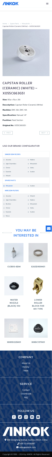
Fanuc (8, 216)
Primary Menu (47, 3)
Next (43, 133)
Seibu (32, 168)
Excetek (8, 172)
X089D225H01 (14, 342)
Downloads (26, 393)
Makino (32, 160)
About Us (26, 363)
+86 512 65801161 (27, 443)
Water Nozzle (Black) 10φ (13, 303)
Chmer (8, 168)
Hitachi (8, 176)
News (26, 370)
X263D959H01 (38, 267)
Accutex (8, 160)
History (25, 366)
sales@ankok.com (27, 447)
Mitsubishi (26, 23)
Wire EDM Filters (12, 190)
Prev (8, 133)
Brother (8, 204)
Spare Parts (14, 23)
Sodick (32, 172)
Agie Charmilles (11, 164)
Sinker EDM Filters (12, 154)
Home (5, 23)
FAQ (26, 397)
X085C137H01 (38, 342)
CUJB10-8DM (14, 267)
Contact (26, 390)
